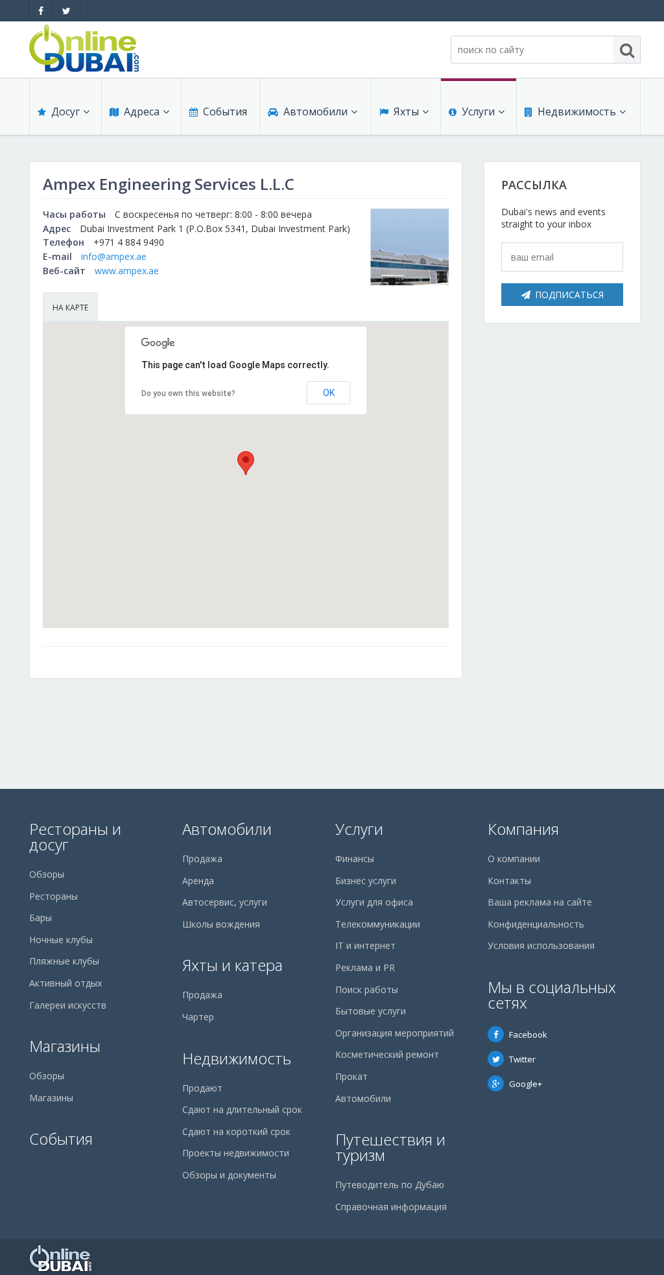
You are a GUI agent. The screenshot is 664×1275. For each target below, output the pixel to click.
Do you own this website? (188, 393)
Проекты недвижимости (235, 1153)
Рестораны (53, 896)
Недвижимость (577, 111)
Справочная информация (391, 1206)
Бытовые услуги (370, 1011)
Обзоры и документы (229, 1175)
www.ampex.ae (127, 270)
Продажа (202, 858)
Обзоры (46, 874)
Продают (202, 1088)
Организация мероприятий (394, 1033)
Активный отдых (65, 983)
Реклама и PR (365, 967)
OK (329, 393)
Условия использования (541, 945)
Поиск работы (366, 989)
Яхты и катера (232, 965)
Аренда (198, 880)
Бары (40, 917)
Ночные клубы (61, 939)
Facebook (528, 1034)
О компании (514, 858)
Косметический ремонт (387, 1054)
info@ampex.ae (114, 256)
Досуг (65, 111)
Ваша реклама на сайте (540, 902)
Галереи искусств (67, 1005)
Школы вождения (221, 924)
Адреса (142, 111)
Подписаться (569, 294)
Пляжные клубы (64, 961)
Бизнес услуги (365, 880)
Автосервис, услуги (224, 902)
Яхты (406, 111)
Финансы (354, 858)
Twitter (522, 1059)
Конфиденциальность (536, 924)
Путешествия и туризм (390, 1147)
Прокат (351, 1076)
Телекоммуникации (377, 924)
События (225, 111)
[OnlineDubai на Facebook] (41, 10)
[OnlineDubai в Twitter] (66, 10)
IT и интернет (365, 945)
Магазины (65, 1046)
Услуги (478, 111)
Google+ (525, 1084)
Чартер (198, 1017)
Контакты (509, 880)
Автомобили (315, 111)
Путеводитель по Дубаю (389, 1184)
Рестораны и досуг (75, 836)
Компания (523, 828)
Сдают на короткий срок (236, 1131)
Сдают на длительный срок (242, 1109)
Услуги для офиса (374, 902)
